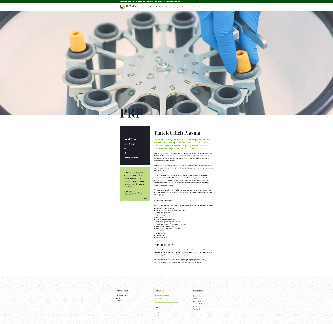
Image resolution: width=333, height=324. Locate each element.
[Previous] (144, 198)
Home (152, 7)
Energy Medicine (131, 157)
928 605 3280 (159, 1)
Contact (210, 7)
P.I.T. (126, 148)
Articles (194, 7)
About (158, 7)
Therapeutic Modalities (181, 7)
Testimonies (202, 7)
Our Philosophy (166, 7)
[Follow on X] (158, 312)
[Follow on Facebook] (156, 312)
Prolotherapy (129, 144)
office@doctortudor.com (162, 296)
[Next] (148, 198)
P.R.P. (126, 153)
